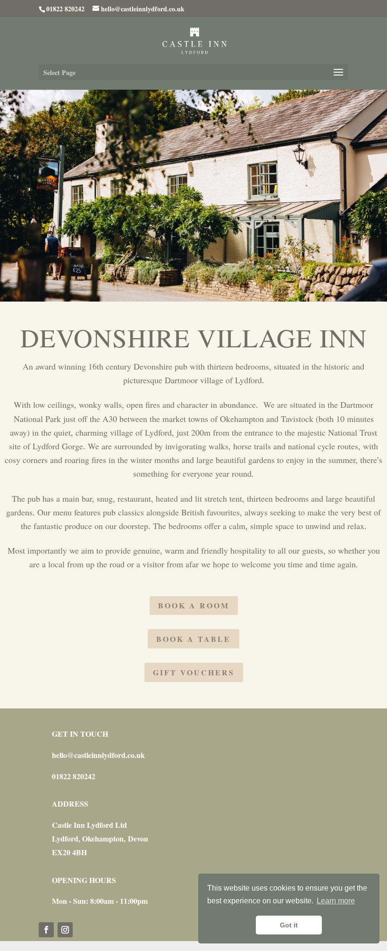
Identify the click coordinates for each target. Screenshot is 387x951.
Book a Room (193, 605)
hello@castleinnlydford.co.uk (98, 754)
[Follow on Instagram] (65, 929)
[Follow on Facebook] (46, 929)
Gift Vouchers (194, 672)
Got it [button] (289, 925)
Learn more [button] (336, 901)
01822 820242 (73, 776)
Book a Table (193, 638)
